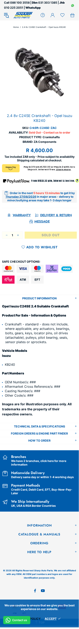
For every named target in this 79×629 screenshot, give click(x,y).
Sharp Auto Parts (23, 15)
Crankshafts (51, 137)
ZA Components (45, 141)
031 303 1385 (47, 2)
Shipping (23, 160)
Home (16, 27)
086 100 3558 (20, 2)
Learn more (63, 169)
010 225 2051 (13, 7)
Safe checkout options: (21, 261)
